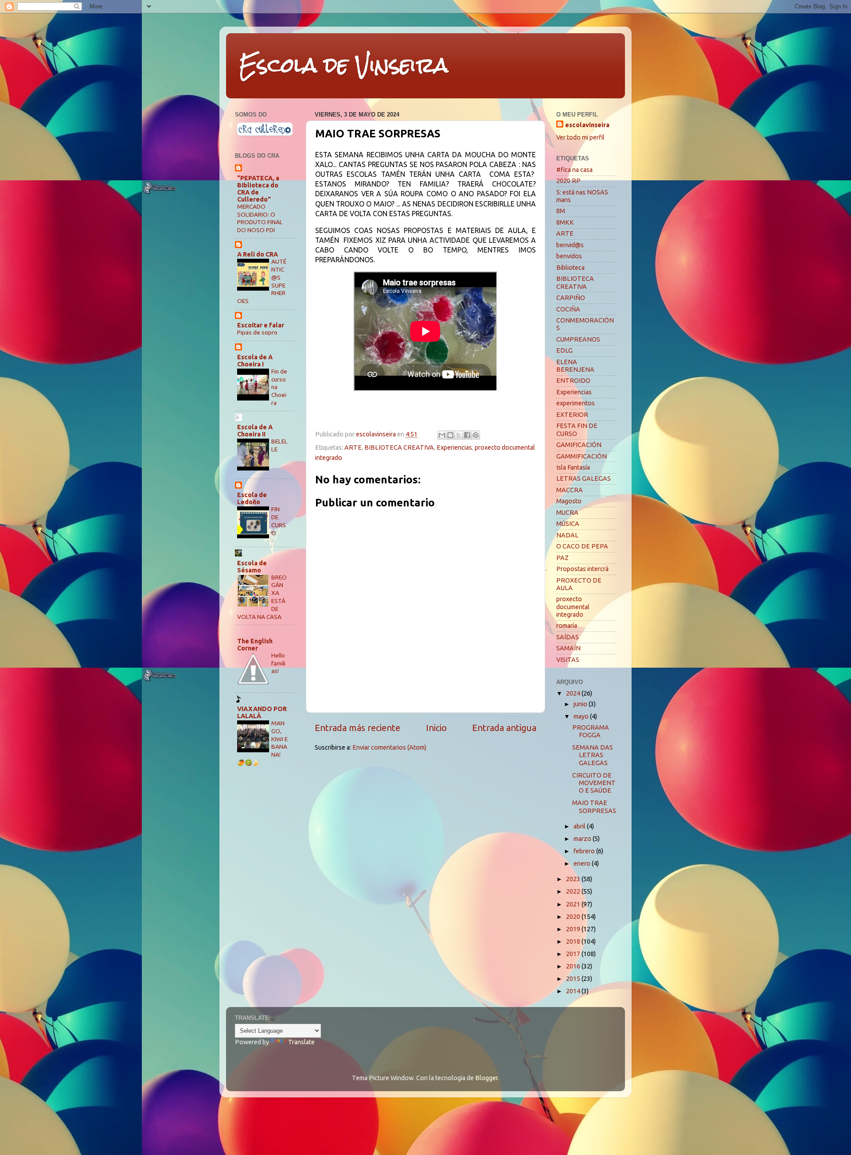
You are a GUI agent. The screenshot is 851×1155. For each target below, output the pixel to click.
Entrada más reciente (357, 728)
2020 (574, 916)
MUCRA (567, 512)
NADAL (567, 535)
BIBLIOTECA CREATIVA (399, 447)
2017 (574, 953)
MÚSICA (567, 523)
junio (581, 704)
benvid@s (570, 245)
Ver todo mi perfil (580, 137)
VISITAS (567, 659)
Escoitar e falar (260, 325)
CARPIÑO (570, 297)
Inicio (436, 728)
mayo (582, 716)
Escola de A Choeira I (255, 361)
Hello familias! (278, 663)
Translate (301, 1042)
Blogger (486, 1077)
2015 (574, 978)
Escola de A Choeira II (255, 431)
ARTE (353, 447)
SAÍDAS (567, 637)
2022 (574, 891)
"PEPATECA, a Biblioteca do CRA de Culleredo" (258, 189)
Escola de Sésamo (252, 567)
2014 (574, 991)
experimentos (575, 403)
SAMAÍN (568, 648)
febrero (585, 851)
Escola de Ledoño (252, 498)
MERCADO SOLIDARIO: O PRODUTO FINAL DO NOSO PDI (260, 218)
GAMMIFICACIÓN (581, 456)
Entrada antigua (504, 728)
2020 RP (568, 180)
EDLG (564, 350)
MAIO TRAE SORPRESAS (594, 806)
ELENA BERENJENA (575, 365)
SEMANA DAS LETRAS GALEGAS (592, 755)
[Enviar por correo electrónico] (441, 435)
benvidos (569, 256)
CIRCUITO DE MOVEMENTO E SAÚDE (594, 783)
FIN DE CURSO (278, 521)
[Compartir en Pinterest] (475, 435)
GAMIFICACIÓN (578, 444)
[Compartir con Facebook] (467, 435)
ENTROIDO (573, 380)
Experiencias (454, 447)
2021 (574, 904)
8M (560, 210)
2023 (574, 879)
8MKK (565, 222)
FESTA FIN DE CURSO (576, 429)
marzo (583, 838)
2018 (574, 941)
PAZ (562, 557)
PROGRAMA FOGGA (590, 731)
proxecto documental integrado (572, 606)
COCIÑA (568, 309)
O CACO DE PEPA (582, 546)
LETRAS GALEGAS (583, 478)
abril (580, 826)
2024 (574, 693)
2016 (574, 966)
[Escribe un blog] (450, 435)
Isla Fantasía (573, 467)
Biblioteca (570, 267)
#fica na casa (574, 169)
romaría (566, 625)
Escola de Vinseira (343, 65)
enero (583, 863)
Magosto (569, 501)
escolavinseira (587, 124)
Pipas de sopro (257, 332)
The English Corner (255, 645)
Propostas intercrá (582, 568)
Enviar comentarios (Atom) (389, 747)
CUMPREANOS (578, 339)
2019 (574, 929)
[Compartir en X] (458, 435)
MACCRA (569, 490)
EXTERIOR (572, 414)
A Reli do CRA (257, 254)
